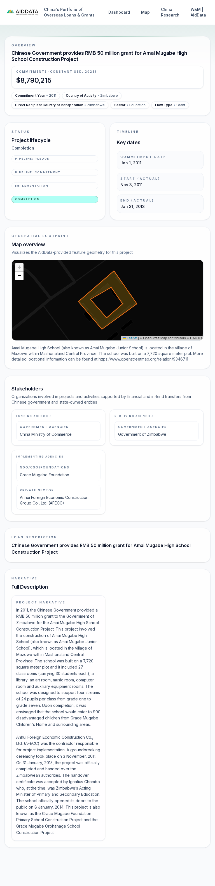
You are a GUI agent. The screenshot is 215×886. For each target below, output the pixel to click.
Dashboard (119, 12)
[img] (107, 300)
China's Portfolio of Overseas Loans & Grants (69, 12)
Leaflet (131, 337)
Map (145, 12)
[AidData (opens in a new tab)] (22, 12)
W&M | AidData (198, 12)
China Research (170, 12)
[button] (19, 267)
